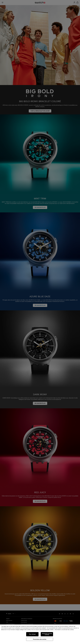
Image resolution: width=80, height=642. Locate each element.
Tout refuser (32, 634)
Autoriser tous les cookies (47, 634)
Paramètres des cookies (39, 639)
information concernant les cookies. (64, 629)
